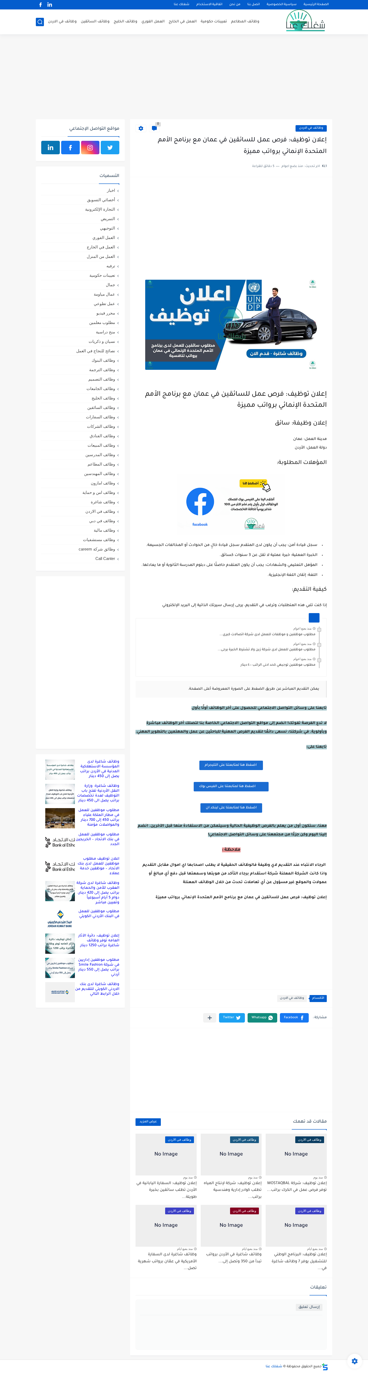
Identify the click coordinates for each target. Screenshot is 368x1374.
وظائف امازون (103, 483)
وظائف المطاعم (245, 22)
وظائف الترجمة (102, 369)
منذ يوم (318, 1177)
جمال (110, 284)
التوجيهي (107, 228)
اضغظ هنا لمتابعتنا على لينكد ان (231, 808)
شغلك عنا (181, 4)
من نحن (234, 4)
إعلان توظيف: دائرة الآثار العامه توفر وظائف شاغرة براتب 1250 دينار (98, 941)
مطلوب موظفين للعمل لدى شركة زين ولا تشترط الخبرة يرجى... (266, 650)
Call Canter (105, 558)
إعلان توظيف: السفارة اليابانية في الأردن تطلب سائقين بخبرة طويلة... (166, 1190)
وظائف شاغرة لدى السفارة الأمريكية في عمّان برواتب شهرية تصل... (167, 1262)
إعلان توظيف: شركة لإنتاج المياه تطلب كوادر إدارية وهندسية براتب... (233, 1190)
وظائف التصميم (101, 379)
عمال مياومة (104, 294)
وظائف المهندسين (99, 473)
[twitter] (110, 147)
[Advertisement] (184, 77)
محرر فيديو (105, 313)
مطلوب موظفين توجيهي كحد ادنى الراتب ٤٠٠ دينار (278, 665)
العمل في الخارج (183, 22)
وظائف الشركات (101, 426)
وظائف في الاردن (62, 22)
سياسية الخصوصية (282, 4)
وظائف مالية (104, 530)
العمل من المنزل (101, 256)
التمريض (108, 218)
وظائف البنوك (103, 360)
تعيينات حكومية (214, 22)
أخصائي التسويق (101, 199)
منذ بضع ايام (315, 1249)
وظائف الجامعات (100, 388)
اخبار (111, 190)
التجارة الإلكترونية (100, 209)
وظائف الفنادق (102, 435)
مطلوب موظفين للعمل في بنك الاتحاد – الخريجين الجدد (97, 839)
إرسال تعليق (309, 1307)
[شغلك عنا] (298, 22)
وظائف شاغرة (103, 502)
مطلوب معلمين (102, 322)
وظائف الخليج (125, 22)
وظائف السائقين (95, 22)
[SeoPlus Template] (325, 1366)
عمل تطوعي (104, 303)
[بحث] (40, 22)
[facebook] (40, 4)
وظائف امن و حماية (98, 492)
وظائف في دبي (102, 520)
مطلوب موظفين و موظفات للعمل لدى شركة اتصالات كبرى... (267, 635)
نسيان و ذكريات (102, 341)
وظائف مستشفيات (99, 539)
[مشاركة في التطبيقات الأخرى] (209, 1018)
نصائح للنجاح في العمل (95, 350)
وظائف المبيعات (101, 445)
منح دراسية (105, 332)
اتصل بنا (253, 4)
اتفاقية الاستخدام (209, 4)
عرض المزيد (148, 1122)
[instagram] (90, 147)
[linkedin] (49, 4)
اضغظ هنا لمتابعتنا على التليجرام (231, 765)
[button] (294, 1018)
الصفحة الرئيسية (316, 4)
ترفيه (110, 266)
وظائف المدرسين (100, 454)
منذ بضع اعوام (302, 628)
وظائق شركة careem (97, 549)
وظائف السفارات (100, 417)
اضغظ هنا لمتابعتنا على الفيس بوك (227, 786)
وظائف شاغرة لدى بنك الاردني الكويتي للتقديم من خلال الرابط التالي (97, 989)
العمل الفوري (153, 22)
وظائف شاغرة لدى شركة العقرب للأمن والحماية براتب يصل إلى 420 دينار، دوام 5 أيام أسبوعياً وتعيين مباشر (98, 893)
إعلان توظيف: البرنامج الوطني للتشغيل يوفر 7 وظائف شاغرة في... (299, 1262)
